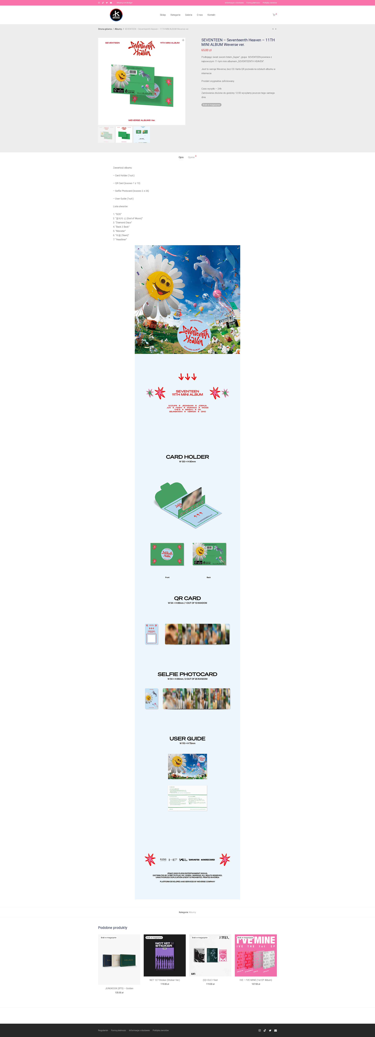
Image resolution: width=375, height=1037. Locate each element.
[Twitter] (107, 3)
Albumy (118, 29)
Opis (181, 157)
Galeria (188, 14)
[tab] (181, 157)
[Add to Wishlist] (136, 938)
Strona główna (105, 29)
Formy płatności (253, 3)
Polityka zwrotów (270, 3)
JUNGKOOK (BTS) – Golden (119, 988)
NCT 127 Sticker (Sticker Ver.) (165, 980)
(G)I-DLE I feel (210, 980)
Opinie (192, 157)
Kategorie (175, 14)
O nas (200, 14)
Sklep (163, 14)
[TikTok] (103, 3)
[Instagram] (99, 3)
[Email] (111, 3)
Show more (119, 992)
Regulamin (103, 1030)
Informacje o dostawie (234, 3)
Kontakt (211, 14)
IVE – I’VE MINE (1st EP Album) (256, 980)
